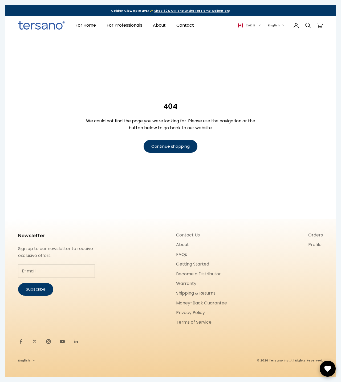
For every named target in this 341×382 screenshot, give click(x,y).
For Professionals (124, 25)
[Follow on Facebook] (20, 341)
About (159, 25)
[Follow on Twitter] (34, 341)
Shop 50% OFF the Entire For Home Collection (191, 11)
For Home (85, 25)
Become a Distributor (198, 274)
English (274, 25)
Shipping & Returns (196, 293)
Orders (315, 235)
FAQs (181, 254)
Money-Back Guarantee (201, 303)
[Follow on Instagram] (48, 341)
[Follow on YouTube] (62, 341)
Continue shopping (170, 146)
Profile (315, 245)
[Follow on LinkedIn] (76, 341)
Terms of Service (194, 322)
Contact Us (188, 235)
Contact (185, 25)
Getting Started (192, 264)
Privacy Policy (190, 312)
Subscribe (36, 289)
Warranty (186, 283)
